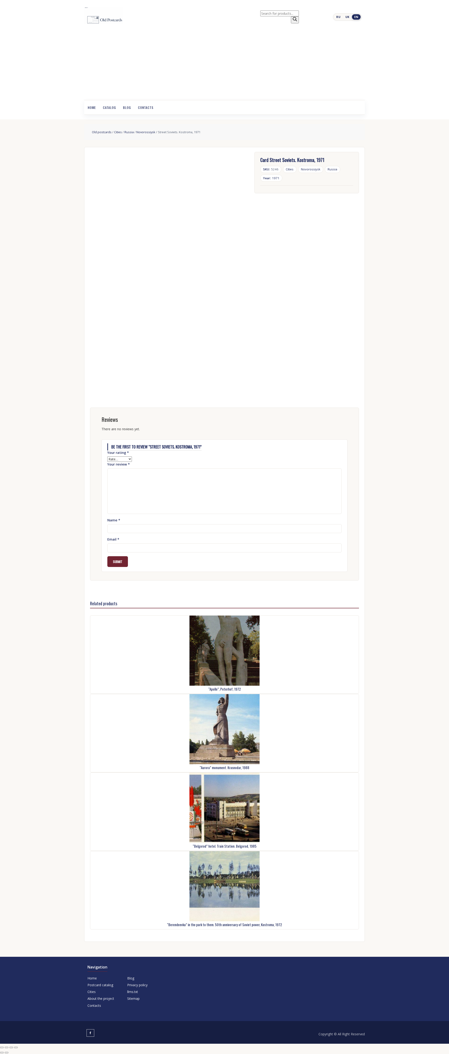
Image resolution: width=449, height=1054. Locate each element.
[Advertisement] (224, 65)
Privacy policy (137, 985)
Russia (129, 132)
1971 (271, 178)
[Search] (295, 19)
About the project (100, 998)
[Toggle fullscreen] (6, 1047)
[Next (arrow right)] (6, 1052)
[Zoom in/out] (2, 1047)
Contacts (145, 107)
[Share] (11, 1047)
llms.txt (132, 991)
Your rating (118, 452)
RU (338, 17)
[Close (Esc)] (16, 1047)
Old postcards (102, 132)
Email (113, 539)
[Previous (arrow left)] (2, 1052)
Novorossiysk (145, 132)
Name (113, 520)
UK (347, 17)
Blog (127, 107)
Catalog (109, 107)
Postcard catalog (100, 985)
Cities (118, 132)
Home (92, 107)
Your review (118, 464)
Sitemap (133, 998)
